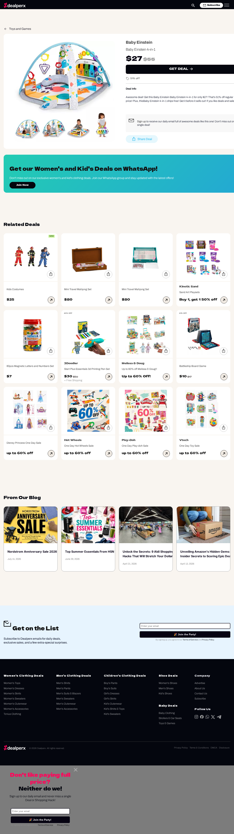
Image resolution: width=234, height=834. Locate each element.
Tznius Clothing (12, 714)
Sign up (141, 121)
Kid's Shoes (165, 693)
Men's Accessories (67, 708)
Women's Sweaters (14, 698)
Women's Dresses (14, 688)
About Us (200, 688)
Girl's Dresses (111, 693)
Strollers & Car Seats (170, 718)
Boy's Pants (110, 683)
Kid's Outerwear (113, 703)
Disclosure (224, 747)
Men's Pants (63, 688)
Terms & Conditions (199, 747)
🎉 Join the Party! (185, 634)
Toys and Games (20, 28)
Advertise (200, 683)
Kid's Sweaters (112, 714)
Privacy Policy (208, 640)
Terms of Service (190, 640)
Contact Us (201, 693)
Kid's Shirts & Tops (114, 708)
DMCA (214, 747)
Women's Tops (12, 683)
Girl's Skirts (110, 698)
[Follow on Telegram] (219, 717)
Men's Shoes (166, 688)
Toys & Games (167, 723)
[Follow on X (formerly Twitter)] (213, 717)
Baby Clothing (167, 713)
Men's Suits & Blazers (68, 693)
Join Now (22, 185)
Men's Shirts (63, 683)
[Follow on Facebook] (202, 717)
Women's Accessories (16, 708)
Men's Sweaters (65, 698)
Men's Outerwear (66, 703)
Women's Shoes (168, 683)
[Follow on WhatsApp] (207, 717)
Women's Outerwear (15, 703)
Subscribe (200, 698)
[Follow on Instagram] (196, 717)
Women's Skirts (12, 693)
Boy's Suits (110, 688)
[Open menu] (226, 5)
